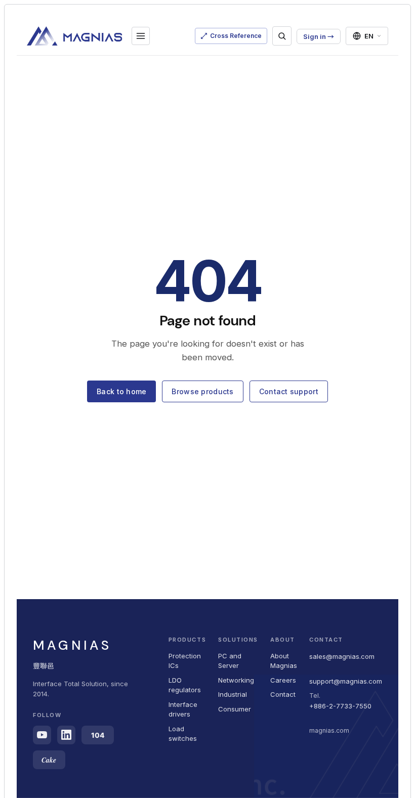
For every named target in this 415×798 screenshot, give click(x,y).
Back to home (121, 391)
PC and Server (229, 661)
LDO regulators (185, 685)
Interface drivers (183, 709)
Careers (283, 680)
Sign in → (318, 36)
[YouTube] (42, 735)
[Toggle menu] (141, 36)
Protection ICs (185, 661)
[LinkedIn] (66, 735)
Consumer (234, 709)
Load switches (183, 734)
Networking (236, 680)
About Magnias (283, 661)
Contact (283, 694)
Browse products (202, 391)
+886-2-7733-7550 (340, 706)
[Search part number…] (282, 36)
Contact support (288, 391)
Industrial (232, 694)
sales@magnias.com (342, 656)
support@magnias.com (345, 681)
